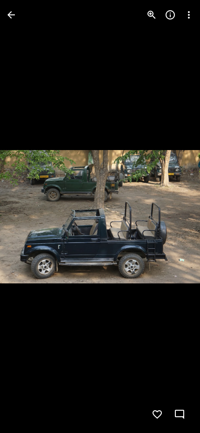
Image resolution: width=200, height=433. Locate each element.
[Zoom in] (151, 15)
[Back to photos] (11, 15)
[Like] (157, 414)
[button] (26, 216)
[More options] (189, 15)
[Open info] (170, 15)
